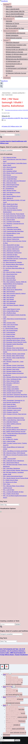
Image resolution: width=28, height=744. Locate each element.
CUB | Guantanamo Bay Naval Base (13, 231)
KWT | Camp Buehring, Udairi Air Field (14, 420)
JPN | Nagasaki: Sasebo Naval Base (13, 344)
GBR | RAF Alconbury (9, 291)
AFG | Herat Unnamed (9, 167)
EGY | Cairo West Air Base (10, 266)
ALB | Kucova (7, 175)
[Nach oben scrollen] (2, 666)
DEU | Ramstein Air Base (10, 254)
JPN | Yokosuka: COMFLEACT (11, 383)
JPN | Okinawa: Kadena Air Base (12, 371)
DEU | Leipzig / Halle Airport (11, 249)
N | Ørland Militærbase (9, 435)
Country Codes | (5, 653)
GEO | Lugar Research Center (11, 309)
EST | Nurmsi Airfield (9, 278)
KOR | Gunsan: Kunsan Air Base (12, 392)
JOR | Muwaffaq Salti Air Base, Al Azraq (14, 340)
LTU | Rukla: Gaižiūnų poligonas (12, 424)
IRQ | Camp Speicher (9, 332)
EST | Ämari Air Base (9, 276)
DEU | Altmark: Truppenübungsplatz (13, 237)
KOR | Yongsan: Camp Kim (10, 412)
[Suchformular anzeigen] (1, 86)
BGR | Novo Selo (7, 194)
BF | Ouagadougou (8, 188)
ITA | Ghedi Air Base (9, 336)
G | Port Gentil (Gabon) (9, 286)
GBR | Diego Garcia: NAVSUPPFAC (12, 289)
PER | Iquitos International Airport (13, 476)
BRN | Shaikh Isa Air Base (10, 204)
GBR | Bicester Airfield (9, 287)
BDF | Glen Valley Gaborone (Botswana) (14, 181)
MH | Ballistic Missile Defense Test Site (14, 431)
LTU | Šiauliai (7, 425)
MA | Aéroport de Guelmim (11, 427)
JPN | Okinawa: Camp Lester (11, 369)
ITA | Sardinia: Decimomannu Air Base (14, 338)
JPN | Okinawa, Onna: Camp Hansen (13, 348)
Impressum (7, 77)
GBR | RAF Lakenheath (9, 301)
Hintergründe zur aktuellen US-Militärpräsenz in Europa (17, 51)
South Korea (8, 95)
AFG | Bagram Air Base (9, 157)
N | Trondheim (7, 437)
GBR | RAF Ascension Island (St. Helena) (14, 293)
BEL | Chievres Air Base (9, 183)
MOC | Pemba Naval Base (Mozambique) (14, 433)
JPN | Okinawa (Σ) (8, 346)
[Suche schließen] (1, 738)
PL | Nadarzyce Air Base (10, 482)
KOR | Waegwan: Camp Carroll (12, 410)
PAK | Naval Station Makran (11, 462)
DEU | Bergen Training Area (11, 239)
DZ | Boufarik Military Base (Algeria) (13, 264)
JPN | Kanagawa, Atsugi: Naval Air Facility (15, 342)
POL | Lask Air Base (8, 490)
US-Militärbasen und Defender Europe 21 (16, 69)
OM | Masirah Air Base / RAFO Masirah (14, 453)
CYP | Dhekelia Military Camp (11, 233)
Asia (3, 95)
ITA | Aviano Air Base (9, 334)
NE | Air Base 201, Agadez (10, 439)
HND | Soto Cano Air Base (10, 324)
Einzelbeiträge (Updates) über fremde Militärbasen (16, 46)
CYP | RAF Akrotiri (8, 235)
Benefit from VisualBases (14, 16)
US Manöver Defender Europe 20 (16, 74)
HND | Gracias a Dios (9, 322)
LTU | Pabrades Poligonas (10, 422)
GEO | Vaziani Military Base (11, 311)
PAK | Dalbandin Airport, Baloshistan (13, 460)
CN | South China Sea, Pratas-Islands (13, 214)
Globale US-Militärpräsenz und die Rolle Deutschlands (16, 55)
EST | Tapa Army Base (9, 280)
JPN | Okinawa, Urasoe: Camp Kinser (13, 365)
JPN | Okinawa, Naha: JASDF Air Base (13, 355)
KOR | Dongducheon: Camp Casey (13, 390)
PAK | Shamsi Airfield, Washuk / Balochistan (15, 470)
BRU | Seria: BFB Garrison (10, 206)
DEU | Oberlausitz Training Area (12, 252)
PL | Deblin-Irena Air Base (10, 480)
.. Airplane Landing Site (18, 93)
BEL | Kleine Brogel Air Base (11, 184)
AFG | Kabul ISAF (8, 169)
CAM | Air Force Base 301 (10, 208)
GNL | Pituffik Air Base (9, 313)
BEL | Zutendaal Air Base (10, 186)
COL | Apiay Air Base (9, 219)
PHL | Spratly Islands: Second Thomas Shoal (15, 478)
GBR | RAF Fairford (8, 297)
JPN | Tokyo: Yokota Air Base (11, 381)
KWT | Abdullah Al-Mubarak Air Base (13, 418)
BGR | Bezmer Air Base (9, 190)
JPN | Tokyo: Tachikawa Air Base (12, 379)
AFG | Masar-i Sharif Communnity (12, 173)
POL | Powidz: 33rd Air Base (11, 493)
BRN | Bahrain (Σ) (8, 198)
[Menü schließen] (0, 671)
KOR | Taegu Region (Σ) (9, 406)
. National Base (6, 93)
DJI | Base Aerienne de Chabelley (12, 262)
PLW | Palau (6, 484)
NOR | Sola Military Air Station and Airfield (15, 451)
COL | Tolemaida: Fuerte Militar (12, 229)
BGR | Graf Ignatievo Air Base (11, 192)
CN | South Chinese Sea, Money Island (14, 216)
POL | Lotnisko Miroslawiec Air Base (13, 492)
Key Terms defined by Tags (15, 28)
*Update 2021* (6, 126)
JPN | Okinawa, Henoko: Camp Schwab (14, 354)
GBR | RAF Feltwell (8, 299)
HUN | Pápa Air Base (9, 326)
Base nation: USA (16, 126)
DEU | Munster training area (11, 251)
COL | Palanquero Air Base (10, 227)
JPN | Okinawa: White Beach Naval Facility (15, 377)
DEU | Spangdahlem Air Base (11, 256)
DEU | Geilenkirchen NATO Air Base (13, 247)
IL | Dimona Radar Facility (10, 328)
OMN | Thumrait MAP (9, 458)
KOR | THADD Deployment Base (12, 408)
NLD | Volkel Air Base (9, 441)
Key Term (3, 501)
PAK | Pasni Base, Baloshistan (11, 468)
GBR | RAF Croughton (9, 295)
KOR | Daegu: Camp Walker (11, 389)
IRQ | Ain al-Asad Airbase (10, 330)
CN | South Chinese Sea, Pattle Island (13, 217)
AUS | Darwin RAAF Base (10, 177)
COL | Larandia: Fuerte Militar (11, 221)
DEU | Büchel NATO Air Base (11, 245)
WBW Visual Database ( (17, 653)
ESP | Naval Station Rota (10, 274)
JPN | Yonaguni (7, 385)
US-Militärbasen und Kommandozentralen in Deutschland (14, 63)
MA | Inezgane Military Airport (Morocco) (15, 429)
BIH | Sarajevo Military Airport (12, 196)
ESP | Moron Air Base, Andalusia (12, 272)
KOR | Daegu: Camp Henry (10, 387)
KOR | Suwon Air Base (9, 404)
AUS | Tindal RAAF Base (10, 179)
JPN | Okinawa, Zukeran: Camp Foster (14, 367)
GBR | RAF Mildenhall (9, 303)
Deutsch (5, 705)
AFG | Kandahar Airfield (10, 171)
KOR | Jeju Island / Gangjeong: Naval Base (15, 394)
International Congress (14, 38)
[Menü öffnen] (1, 83)
